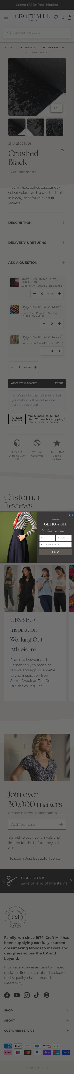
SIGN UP (55, 552)
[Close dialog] (71, 514)
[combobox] (43, 544)
